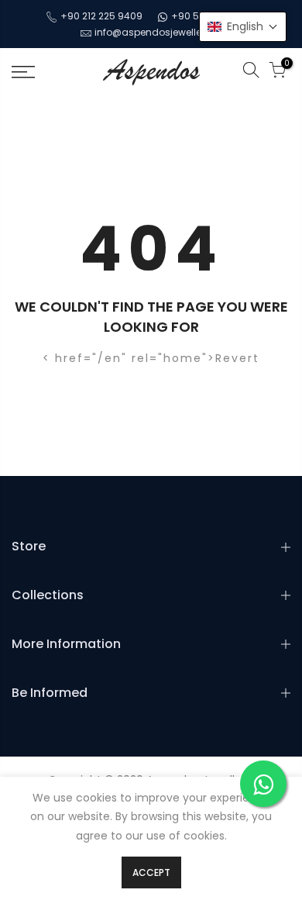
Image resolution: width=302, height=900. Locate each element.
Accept (151, 872)
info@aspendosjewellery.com (164, 32)
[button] (243, 26)
